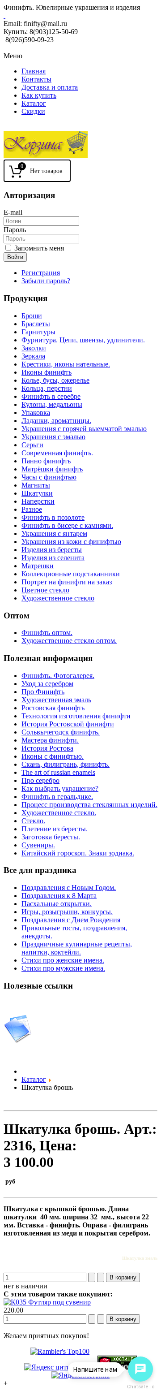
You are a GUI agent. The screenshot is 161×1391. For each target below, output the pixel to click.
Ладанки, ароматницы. (56, 420)
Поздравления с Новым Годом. (68, 887)
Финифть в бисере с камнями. (67, 525)
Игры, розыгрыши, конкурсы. (67, 912)
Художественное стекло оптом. (69, 640)
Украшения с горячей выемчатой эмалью (84, 428)
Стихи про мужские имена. (63, 968)
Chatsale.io (140, 1387)
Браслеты (35, 324)
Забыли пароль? (45, 281)
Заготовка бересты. (50, 837)
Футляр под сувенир (58, 1302)
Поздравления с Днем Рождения (70, 920)
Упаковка (35, 412)
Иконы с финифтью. (52, 756)
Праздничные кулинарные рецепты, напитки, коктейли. (76, 948)
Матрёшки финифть (52, 469)
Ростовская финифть (53, 708)
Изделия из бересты (51, 549)
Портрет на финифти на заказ (66, 582)
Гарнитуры (38, 332)
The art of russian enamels (58, 772)
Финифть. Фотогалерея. (57, 675)
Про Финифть (42, 692)
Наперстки (38, 501)
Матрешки (37, 566)
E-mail (13, 212)
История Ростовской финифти (67, 724)
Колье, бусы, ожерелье (55, 380)
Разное (31, 509)
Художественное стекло (57, 598)
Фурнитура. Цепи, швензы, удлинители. (83, 340)
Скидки (33, 111)
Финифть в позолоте (53, 517)
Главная (33, 71)
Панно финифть (46, 461)
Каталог (33, 103)
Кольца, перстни (46, 388)
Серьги (32, 445)
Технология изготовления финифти (76, 716)
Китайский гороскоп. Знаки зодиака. (77, 853)
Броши (31, 316)
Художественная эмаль (56, 700)
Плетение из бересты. (54, 829)
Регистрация (40, 272)
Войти (15, 257)
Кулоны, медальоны (51, 404)
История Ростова (47, 748)
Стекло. (33, 821)
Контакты (36, 79)
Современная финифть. (57, 453)
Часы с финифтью (48, 477)
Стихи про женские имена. (62, 960)
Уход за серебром (47, 683)
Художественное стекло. (58, 812)
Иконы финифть (46, 372)
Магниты (35, 485)
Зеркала (33, 356)
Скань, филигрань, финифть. (65, 764)
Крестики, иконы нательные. (65, 364)
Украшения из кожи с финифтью (71, 541)
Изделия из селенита (53, 558)
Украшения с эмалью (53, 437)
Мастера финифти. (50, 740)
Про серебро (40, 780)
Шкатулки (37, 493)
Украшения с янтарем (54, 533)
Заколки (33, 348)
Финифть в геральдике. (57, 796)
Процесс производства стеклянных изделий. (89, 804)
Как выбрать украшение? (59, 788)
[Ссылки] (18, 1041)
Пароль (15, 229)
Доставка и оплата (49, 87)
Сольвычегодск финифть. (60, 732)
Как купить (38, 95)
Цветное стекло (45, 590)
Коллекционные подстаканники (70, 574)
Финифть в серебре (50, 396)
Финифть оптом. (46, 632)
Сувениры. (38, 845)
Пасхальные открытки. (56, 903)
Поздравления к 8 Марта (59, 895)
